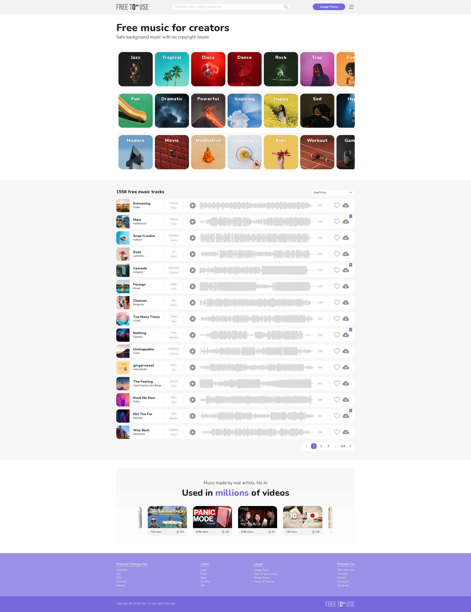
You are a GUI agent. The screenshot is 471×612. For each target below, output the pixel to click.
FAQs (204, 574)
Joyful (173, 365)
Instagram (343, 581)
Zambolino (139, 434)
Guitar (173, 434)
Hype (173, 332)
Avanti (136, 320)
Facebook (343, 585)
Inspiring (174, 203)
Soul (174, 300)
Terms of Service (264, 581)
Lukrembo (138, 256)
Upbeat (120, 585)
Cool (174, 402)
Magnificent (174, 267)
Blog (203, 577)
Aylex (136, 353)
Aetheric (138, 239)
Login (204, 570)
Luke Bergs (155, 385)
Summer (173, 381)
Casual (174, 316)
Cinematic (173, 272)
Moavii (136, 288)
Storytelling (174, 348)
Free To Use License (266, 574)
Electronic (174, 337)
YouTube (342, 574)
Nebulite (138, 418)
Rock (174, 397)
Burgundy (138, 304)
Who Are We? (345, 570)
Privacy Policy (262, 577)
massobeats (140, 369)
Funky (173, 240)
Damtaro (138, 337)
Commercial (174, 235)
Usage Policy (261, 570)
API (202, 585)
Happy (173, 284)
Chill (174, 224)
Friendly (173, 219)
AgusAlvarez (140, 385)
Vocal (174, 321)
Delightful (173, 429)
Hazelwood (139, 223)
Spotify (341, 577)
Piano (173, 207)
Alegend (138, 272)
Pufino (136, 207)
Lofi (173, 251)
